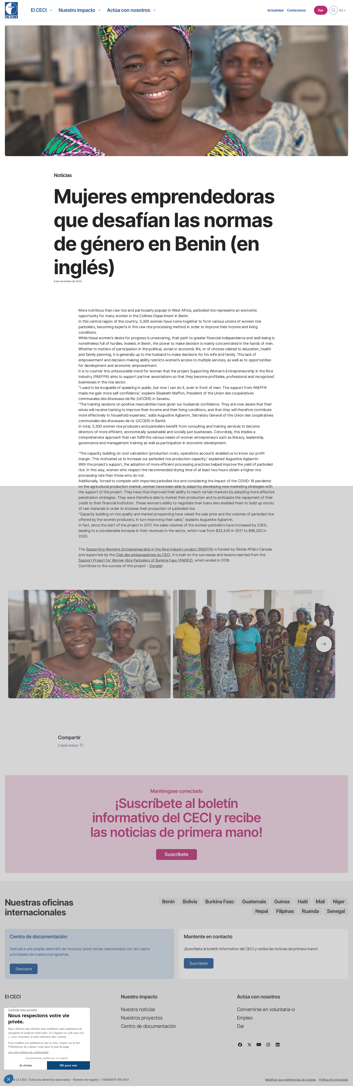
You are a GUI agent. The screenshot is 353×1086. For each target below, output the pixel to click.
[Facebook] (241, 1046)
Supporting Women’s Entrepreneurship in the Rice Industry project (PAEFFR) (149, 549)
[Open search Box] (333, 10)
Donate (155, 566)
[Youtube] (260, 1046)
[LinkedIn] (279, 1046)
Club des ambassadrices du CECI (143, 555)
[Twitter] (251, 1046)
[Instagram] (270, 1046)
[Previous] (29, 644)
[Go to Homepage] (11, 10)
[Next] (324, 644)
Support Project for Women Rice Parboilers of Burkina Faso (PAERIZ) (135, 560)
